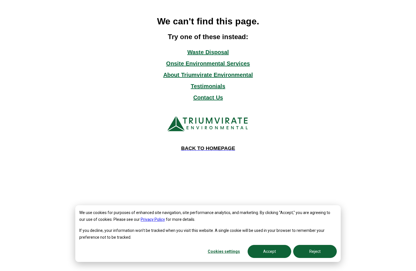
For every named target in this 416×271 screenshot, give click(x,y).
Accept (269, 251)
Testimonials (208, 86)
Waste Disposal (208, 52)
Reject (315, 251)
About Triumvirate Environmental (208, 75)
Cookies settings (224, 251)
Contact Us (208, 97)
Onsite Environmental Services (208, 63)
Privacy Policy (153, 219)
